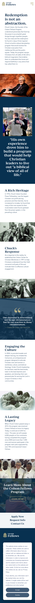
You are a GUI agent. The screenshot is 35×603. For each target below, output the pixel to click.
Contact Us (17, 523)
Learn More (17, 499)
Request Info (17, 520)
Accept (17, 590)
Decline (17, 595)
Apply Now (17, 516)
